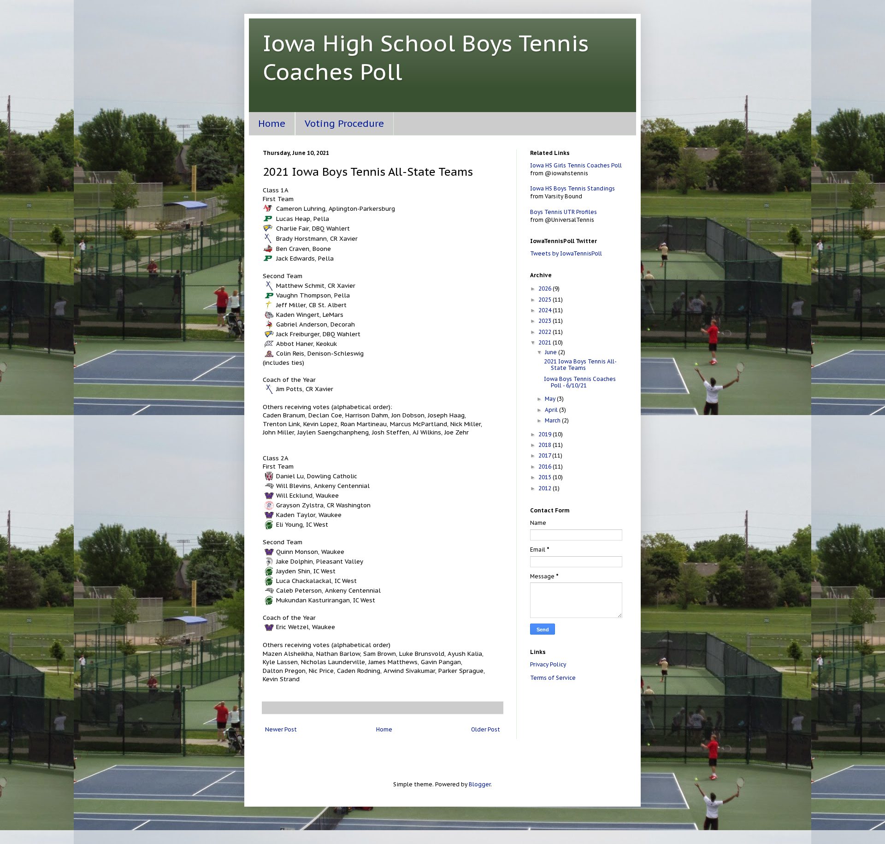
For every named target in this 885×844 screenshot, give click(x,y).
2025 (545, 299)
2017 (545, 455)
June (551, 352)
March (553, 420)
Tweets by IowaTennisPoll (566, 253)
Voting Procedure (344, 124)
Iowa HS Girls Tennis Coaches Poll (576, 165)
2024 (545, 310)
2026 (545, 288)
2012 (545, 488)
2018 (545, 444)
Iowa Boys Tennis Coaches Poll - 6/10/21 (580, 382)
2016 (545, 466)
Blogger (479, 784)
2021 (545, 342)
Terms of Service (553, 677)
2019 (545, 434)
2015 (545, 477)
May (551, 398)
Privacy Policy (548, 664)
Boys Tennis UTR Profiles (563, 211)
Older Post (485, 729)
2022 (545, 331)
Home (271, 124)
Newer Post (281, 729)
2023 (545, 320)
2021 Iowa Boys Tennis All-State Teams (580, 364)
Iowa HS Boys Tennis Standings (572, 188)
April (552, 409)
